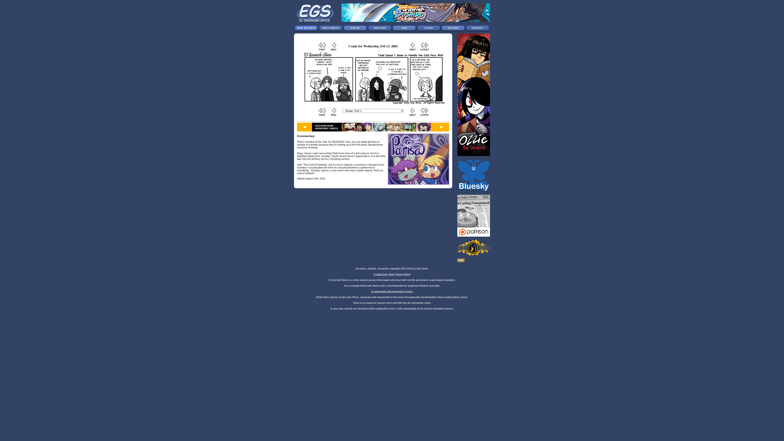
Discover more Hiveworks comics (326, 127)
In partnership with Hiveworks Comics (392, 291)
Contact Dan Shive (384, 274)
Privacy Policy (403, 274)
